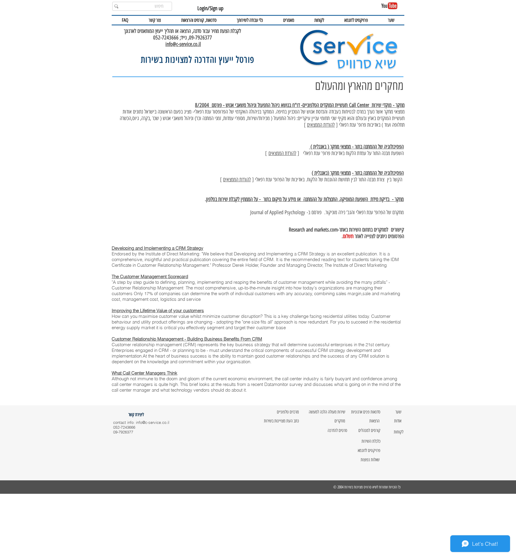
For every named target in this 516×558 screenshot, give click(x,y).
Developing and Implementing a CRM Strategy (157, 248)
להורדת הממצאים (321, 125)
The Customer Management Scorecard (150, 276)
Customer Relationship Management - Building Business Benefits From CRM (187, 339)
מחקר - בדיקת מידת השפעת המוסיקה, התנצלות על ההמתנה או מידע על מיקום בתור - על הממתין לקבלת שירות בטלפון (305, 199)
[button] (199, 20)
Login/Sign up (210, 8)
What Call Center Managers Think (144, 373)
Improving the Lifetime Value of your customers (158, 310)
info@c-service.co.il (183, 44)
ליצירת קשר (135, 414)
